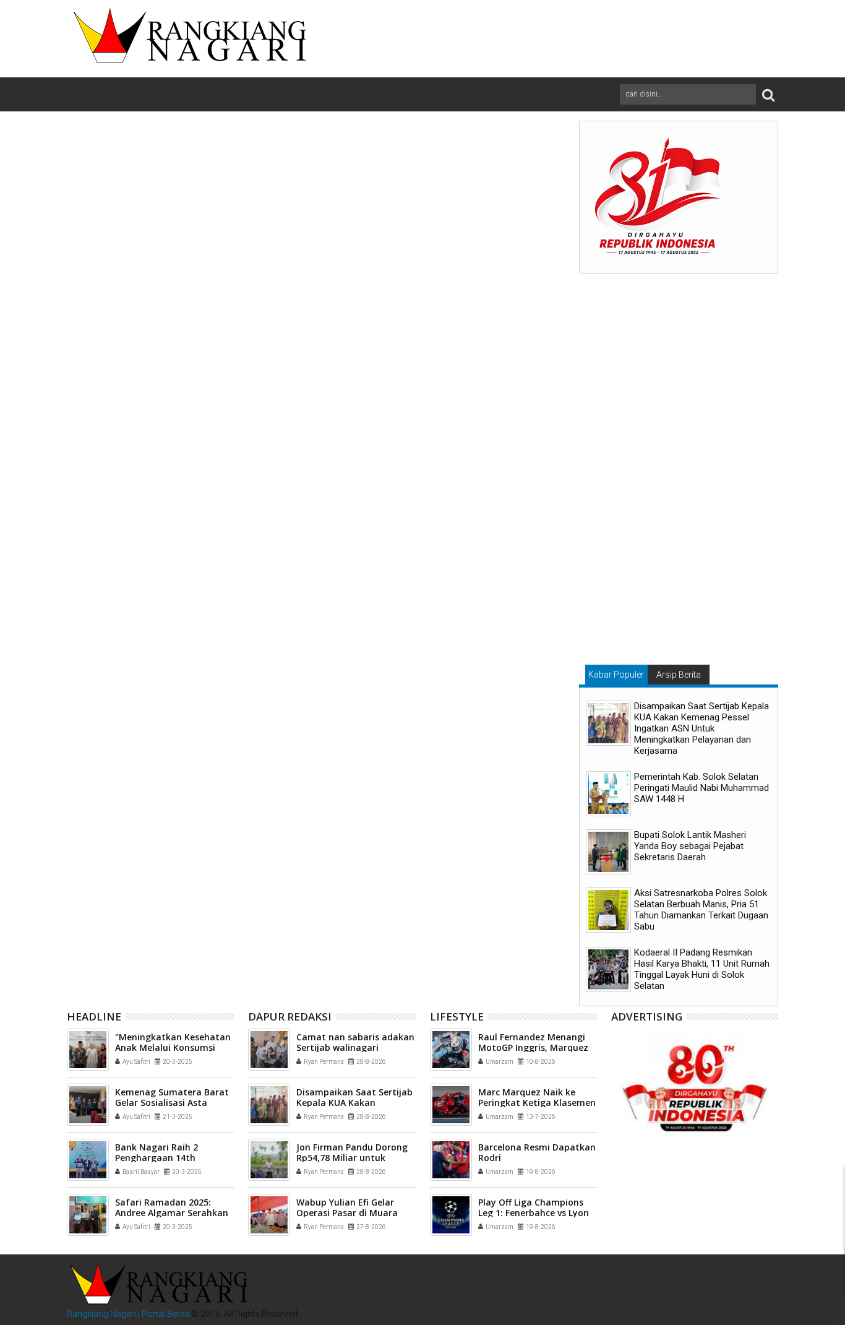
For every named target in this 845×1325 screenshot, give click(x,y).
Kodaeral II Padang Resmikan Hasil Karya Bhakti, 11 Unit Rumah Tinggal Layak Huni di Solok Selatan (702, 969)
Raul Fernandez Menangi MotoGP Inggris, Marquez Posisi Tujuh (533, 1047)
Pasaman (153, 719)
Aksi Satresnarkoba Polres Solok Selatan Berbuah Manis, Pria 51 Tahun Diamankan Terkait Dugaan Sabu (701, 909)
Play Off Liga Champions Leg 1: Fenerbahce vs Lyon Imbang (533, 1212)
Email (523, 205)
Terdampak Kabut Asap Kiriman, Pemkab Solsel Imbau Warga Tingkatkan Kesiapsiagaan (310, 924)
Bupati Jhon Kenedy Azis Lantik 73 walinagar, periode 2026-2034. (150, 919)
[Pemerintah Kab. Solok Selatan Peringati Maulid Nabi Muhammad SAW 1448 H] (608, 794)
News (117, 719)
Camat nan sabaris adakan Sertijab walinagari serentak (355, 1047)
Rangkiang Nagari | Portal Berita (128, 1314)
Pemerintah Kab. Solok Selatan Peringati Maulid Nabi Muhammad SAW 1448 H (701, 788)
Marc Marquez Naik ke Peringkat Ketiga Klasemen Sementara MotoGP (537, 1102)
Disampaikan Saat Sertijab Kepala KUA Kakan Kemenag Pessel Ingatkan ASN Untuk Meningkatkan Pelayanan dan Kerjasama (701, 728)
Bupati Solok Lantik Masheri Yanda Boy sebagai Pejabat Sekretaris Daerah (690, 846)
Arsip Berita (678, 675)
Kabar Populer (616, 675)
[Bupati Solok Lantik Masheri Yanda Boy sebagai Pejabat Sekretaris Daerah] (608, 852)
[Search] (768, 94)
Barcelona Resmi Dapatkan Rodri (537, 1152)
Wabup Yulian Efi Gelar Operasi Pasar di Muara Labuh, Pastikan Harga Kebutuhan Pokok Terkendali (478, 924)
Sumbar (192, 719)
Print (480, 205)
